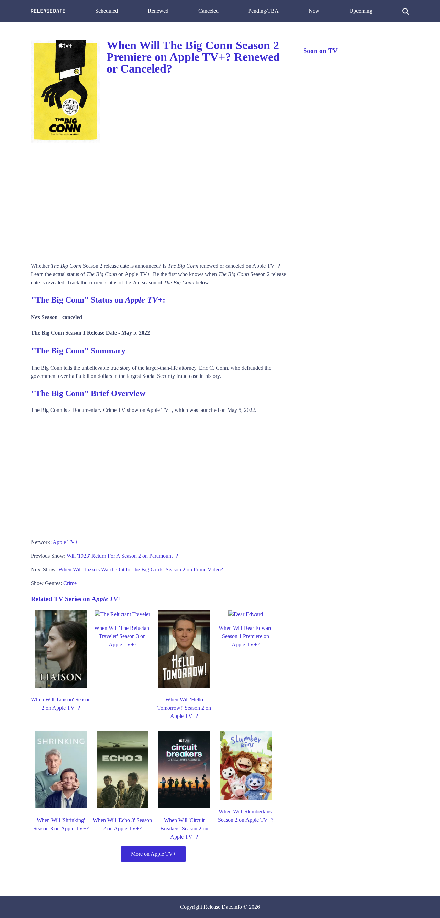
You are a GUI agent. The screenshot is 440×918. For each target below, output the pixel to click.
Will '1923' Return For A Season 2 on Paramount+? (122, 556)
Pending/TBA (263, 11)
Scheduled (106, 11)
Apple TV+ (65, 542)
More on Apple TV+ (153, 854)
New (314, 11)
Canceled (208, 11)
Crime (70, 583)
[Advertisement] (160, 200)
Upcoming (360, 11)
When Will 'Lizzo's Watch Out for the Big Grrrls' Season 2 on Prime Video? (140, 569)
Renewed (158, 11)
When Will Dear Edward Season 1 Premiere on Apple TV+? (246, 636)
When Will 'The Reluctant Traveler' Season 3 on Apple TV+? (122, 636)
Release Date (218, 907)
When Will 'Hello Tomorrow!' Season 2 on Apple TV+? (184, 708)
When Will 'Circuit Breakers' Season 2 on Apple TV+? (184, 828)
